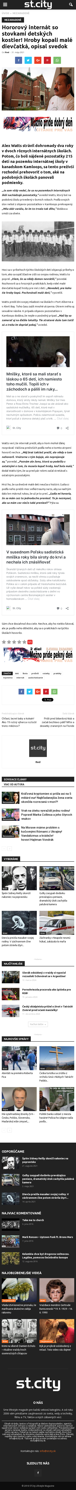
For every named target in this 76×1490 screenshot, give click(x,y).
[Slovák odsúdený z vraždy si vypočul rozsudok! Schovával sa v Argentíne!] (10, 977)
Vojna (5, 1109)
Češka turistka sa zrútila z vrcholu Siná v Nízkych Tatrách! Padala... (56, 1077)
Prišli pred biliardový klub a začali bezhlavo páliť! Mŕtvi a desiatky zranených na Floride (57, 722)
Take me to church (33, 1220)
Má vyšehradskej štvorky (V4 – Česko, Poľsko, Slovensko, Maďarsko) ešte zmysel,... (18, 1118)
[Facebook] (38, 1472)
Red (7, 52)
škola (25, 673)
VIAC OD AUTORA (14, 784)
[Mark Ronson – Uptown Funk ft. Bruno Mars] (10, 1241)
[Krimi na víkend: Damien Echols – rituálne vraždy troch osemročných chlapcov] (19, 1331)
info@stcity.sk (48, 1451)
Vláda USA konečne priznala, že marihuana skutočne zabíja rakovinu (19, 1309)
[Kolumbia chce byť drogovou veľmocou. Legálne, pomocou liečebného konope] (10, 1258)
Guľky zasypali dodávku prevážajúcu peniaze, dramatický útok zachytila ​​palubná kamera (48, 1179)
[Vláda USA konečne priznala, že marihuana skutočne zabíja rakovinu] (19, 1290)
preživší (35, 673)
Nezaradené (12, 20)
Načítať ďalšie (36, 1024)
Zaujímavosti (8, 1300)
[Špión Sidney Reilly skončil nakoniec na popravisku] (19, 878)
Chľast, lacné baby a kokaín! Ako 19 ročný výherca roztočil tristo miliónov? (19, 722)
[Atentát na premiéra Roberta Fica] (19, 1058)
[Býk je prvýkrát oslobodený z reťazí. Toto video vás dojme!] (56, 1331)
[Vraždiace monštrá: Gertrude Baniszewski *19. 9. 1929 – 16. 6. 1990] (56, 1290)
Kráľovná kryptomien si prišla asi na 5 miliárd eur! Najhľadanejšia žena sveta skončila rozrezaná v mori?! (46, 798)
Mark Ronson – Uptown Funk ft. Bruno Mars (47, 1237)
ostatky (46, 673)
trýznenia (8, 677)
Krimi (5, 888)
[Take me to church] (10, 1224)
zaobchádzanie (35, 677)
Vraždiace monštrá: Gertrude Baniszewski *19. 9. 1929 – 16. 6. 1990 (56, 1309)
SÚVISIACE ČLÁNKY (15, 779)
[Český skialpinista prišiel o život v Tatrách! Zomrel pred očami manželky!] (10, 1011)
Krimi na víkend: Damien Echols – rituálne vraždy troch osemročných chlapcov (18, 1350)
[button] (71, 5)
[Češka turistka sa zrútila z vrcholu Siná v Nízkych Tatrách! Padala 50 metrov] (56, 1058)
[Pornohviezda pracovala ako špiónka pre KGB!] (10, 994)
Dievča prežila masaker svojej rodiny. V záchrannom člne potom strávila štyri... (18, 941)
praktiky (57, 673)
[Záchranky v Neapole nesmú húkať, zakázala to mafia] (56, 923)
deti (17, 673)
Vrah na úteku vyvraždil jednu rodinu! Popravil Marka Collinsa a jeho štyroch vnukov (46, 814)
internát (20, 677)
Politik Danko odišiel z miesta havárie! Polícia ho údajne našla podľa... (56, 1118)
